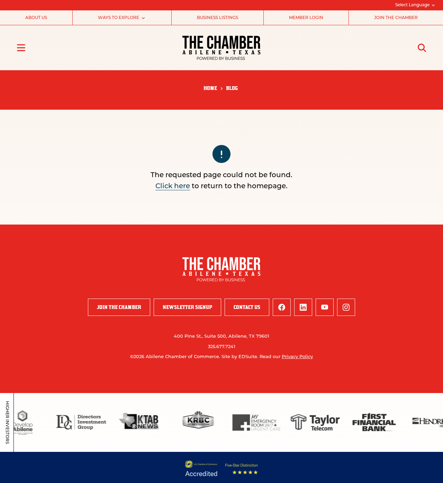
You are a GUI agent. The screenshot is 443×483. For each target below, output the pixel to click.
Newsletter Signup (187, 307)
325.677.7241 (221, 347)
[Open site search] (421, 47)
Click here (172, 186)
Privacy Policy (297, 357)
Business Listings (217, 18)
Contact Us (247, 307)
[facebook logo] (282, 307)
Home (210, 88)
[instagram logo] (346, 307)
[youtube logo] (325, 307)
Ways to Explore (118, 18)
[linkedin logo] (303, 307)
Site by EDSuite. (240, 357)
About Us (36, 18)
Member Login (306, 18)
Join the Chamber (396, 18)
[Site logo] (221, 48)
